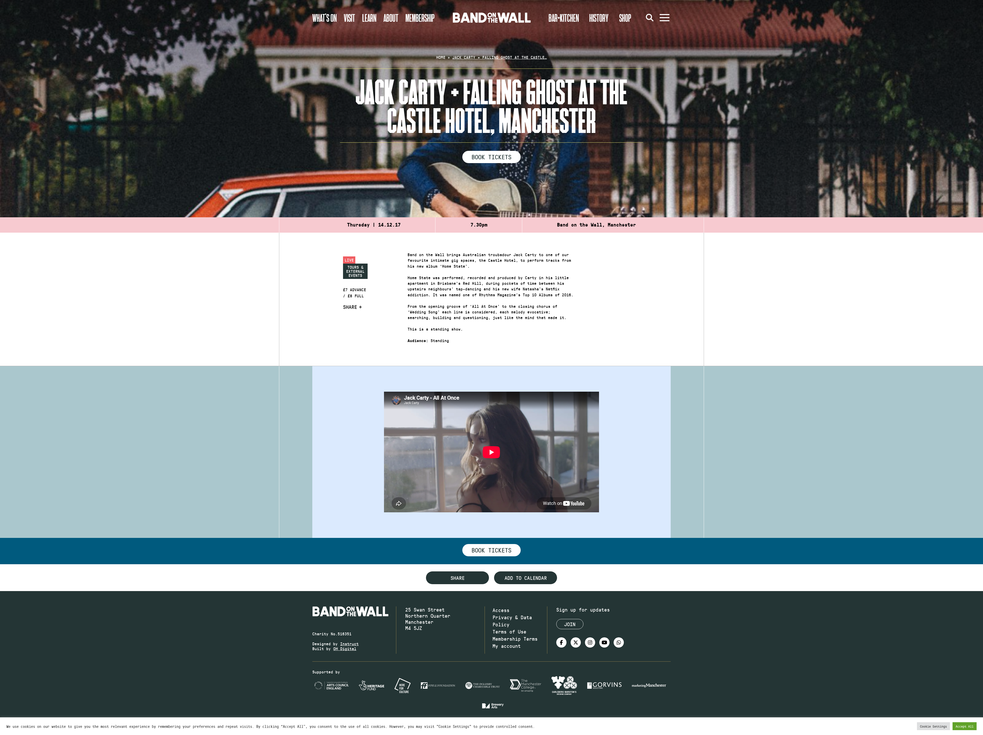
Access (501, 610)
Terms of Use (509, 631)
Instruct (349, 643)
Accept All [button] (965, 726)
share (458, 577)
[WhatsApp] (619, 642)
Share (350, 307)
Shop (625, 18)
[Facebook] (561, 642)
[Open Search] (650, 18)
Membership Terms (515, 638)
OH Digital (344, 648)
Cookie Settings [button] (933, 726)
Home (440, 57)
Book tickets (491, 550)
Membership (420, 18)
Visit (349, 18)
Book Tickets (491, 157)
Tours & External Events (355, 271)
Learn (369, 18)
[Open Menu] (664, 18)
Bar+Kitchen (564, 18)
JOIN (569, 624)
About (390, 18)
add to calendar (526, 577)
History (598, 18)
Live (349, 260)
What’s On (324, 18)
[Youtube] (604, 642)
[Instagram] (590, 642)
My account (507, 645)
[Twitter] (576, 642)
